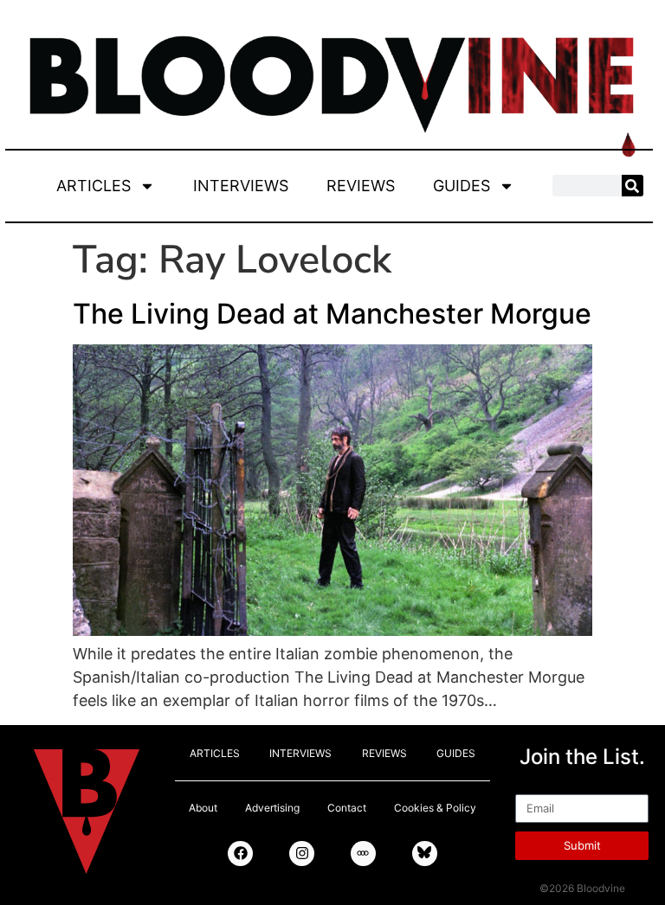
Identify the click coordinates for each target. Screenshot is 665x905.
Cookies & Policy (435, 807)
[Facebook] (240, 853)
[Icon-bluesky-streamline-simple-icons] (424, 853)
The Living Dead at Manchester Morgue (332, 314)
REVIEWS (360, 186)
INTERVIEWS (240, 186)
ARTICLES (93, 186)
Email (534, 786)
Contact (346, 807)
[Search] (632, 185)
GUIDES (461, 186)
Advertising (272, 807)
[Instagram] (301, 853)
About (203, 807)
